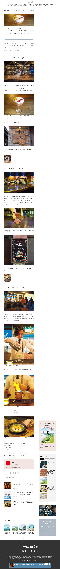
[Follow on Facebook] (25, 551)
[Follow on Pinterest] (31, 551)
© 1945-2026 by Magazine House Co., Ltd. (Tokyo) (30, 560)
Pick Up (7, 521)
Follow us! (47, 513)
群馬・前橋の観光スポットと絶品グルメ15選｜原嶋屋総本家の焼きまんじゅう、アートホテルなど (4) (33, 564)
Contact (19, 558)
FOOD (8, 10)
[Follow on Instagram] (23, 551)
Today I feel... (18, 564)
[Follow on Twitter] (28, 551)
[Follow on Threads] (37, 551)
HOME (5, 10)
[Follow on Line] (34, 551)
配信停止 (53, 530)
